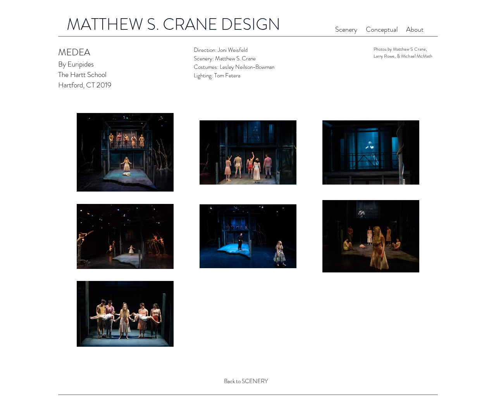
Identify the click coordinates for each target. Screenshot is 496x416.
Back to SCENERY (246, 381)
